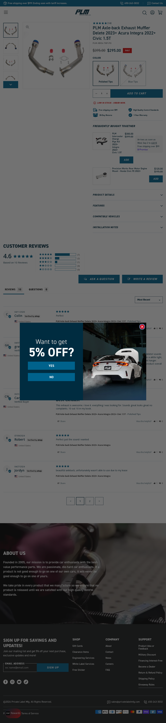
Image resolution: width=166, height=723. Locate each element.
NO (51, 377)
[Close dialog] (142, 326)
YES (51, 366)
